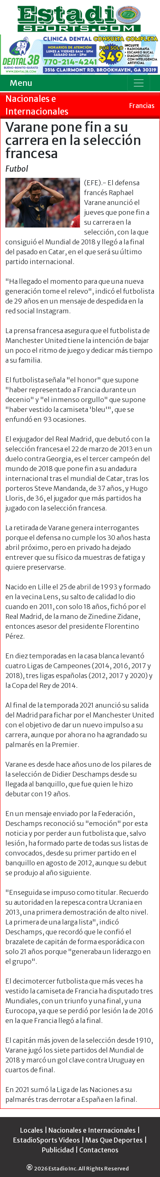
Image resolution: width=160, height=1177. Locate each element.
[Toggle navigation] (138, 83)
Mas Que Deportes (114, 1140)
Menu (21, 83)
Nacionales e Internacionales (92, 1130)
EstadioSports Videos (46, 1140)
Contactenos (99, 1150)
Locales (31, 1130)
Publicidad (58, 1150)
